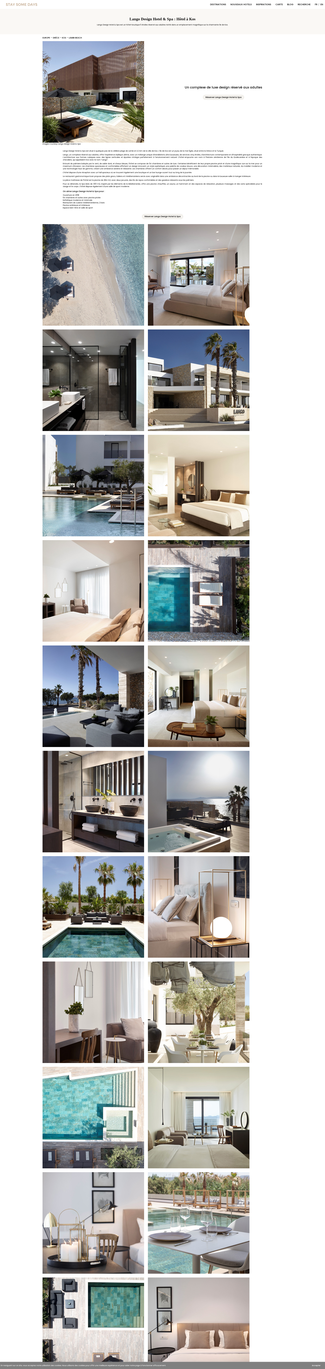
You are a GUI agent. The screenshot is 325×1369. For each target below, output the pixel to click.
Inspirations (263, 4)
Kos (64, 38)
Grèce (56, 38)
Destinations (218, 4)
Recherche (304, 4)
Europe (46, 38)
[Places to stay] (21, 4)
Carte (279, 4)
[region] (162, 1365)
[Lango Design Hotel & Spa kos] (93, 92)
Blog (290, 4)
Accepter (316, 1365)
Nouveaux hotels (241, 4)
